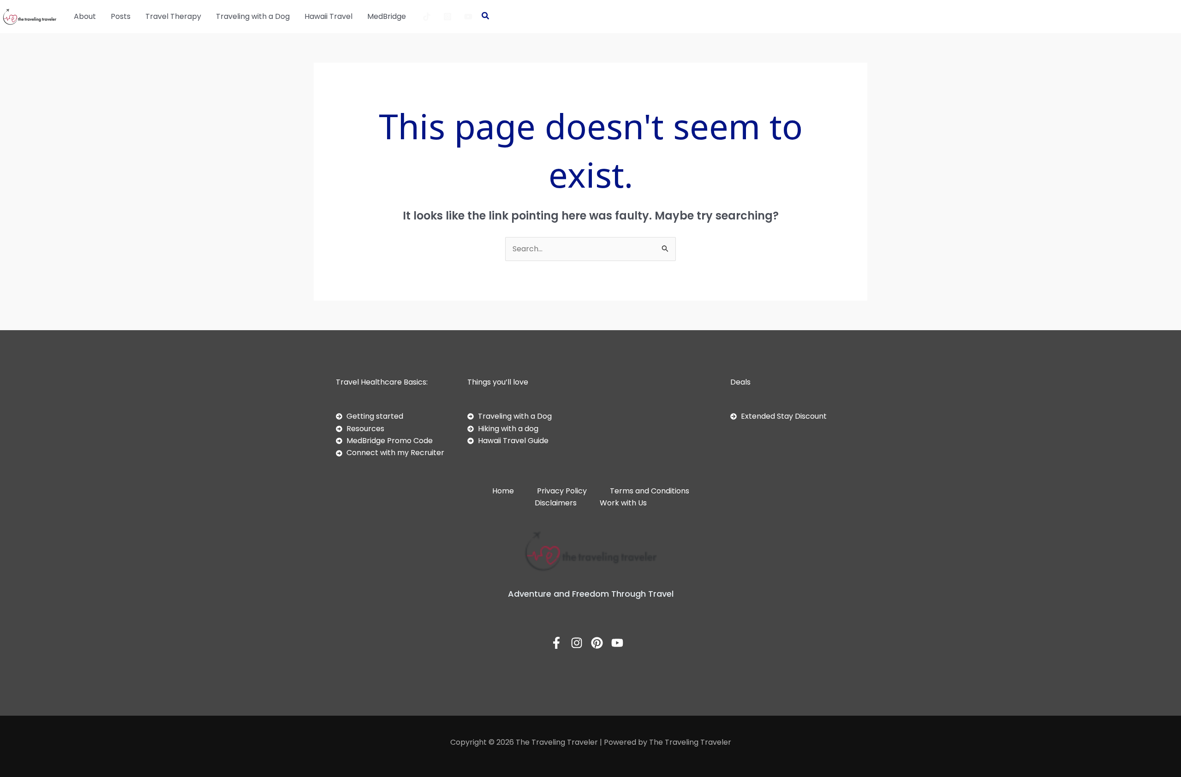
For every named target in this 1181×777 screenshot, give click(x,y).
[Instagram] (447, 16)
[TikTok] (427, 16)
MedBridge (386, 16)
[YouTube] (468, 16)
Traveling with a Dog (253, 16)
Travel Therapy (173, 16)
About (85, 16)
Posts (121, 16)
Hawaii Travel (328, 16)
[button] (486, 17)
